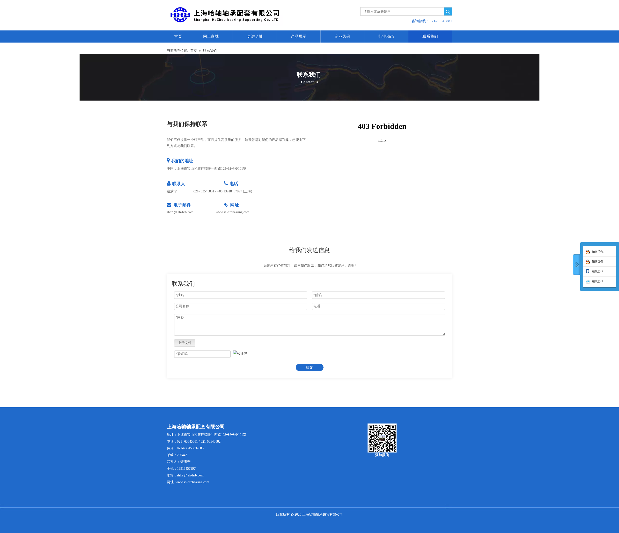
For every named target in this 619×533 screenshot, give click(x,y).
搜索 (448, 11)
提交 (309, 367)
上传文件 (185, 343)
